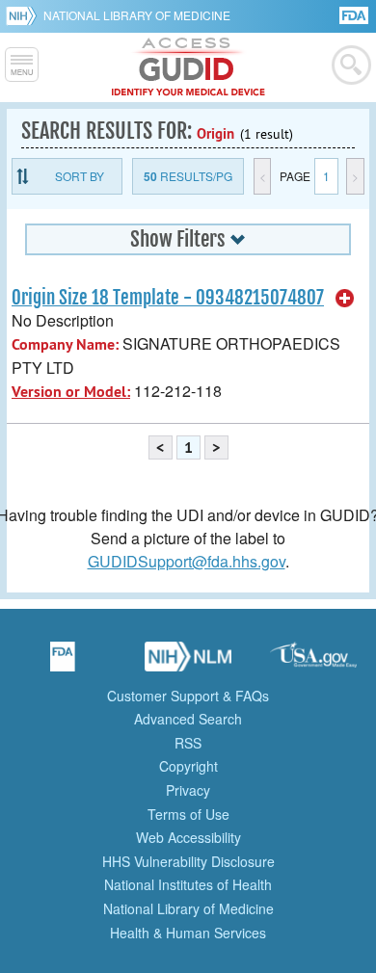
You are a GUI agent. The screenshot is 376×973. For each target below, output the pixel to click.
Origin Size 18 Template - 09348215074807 (168, 297)
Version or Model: (71, 391)
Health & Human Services (188, 932)
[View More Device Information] (345, 298)
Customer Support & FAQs (188, 695)
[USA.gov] (313, 663)
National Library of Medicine (136, 15)
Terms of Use (188, 814)
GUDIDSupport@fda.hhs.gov (186, 561)
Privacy (188, 790)
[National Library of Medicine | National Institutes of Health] (188, 663)
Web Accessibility (188, 837)
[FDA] (355, 14)
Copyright (188, 766)
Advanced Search (188, 718)
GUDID (188, 67)
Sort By (79, 176)
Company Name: (65, 344)
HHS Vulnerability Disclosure (188, 861)
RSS (188, 742)
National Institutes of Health (188, 884)
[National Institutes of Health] (24, 15)
